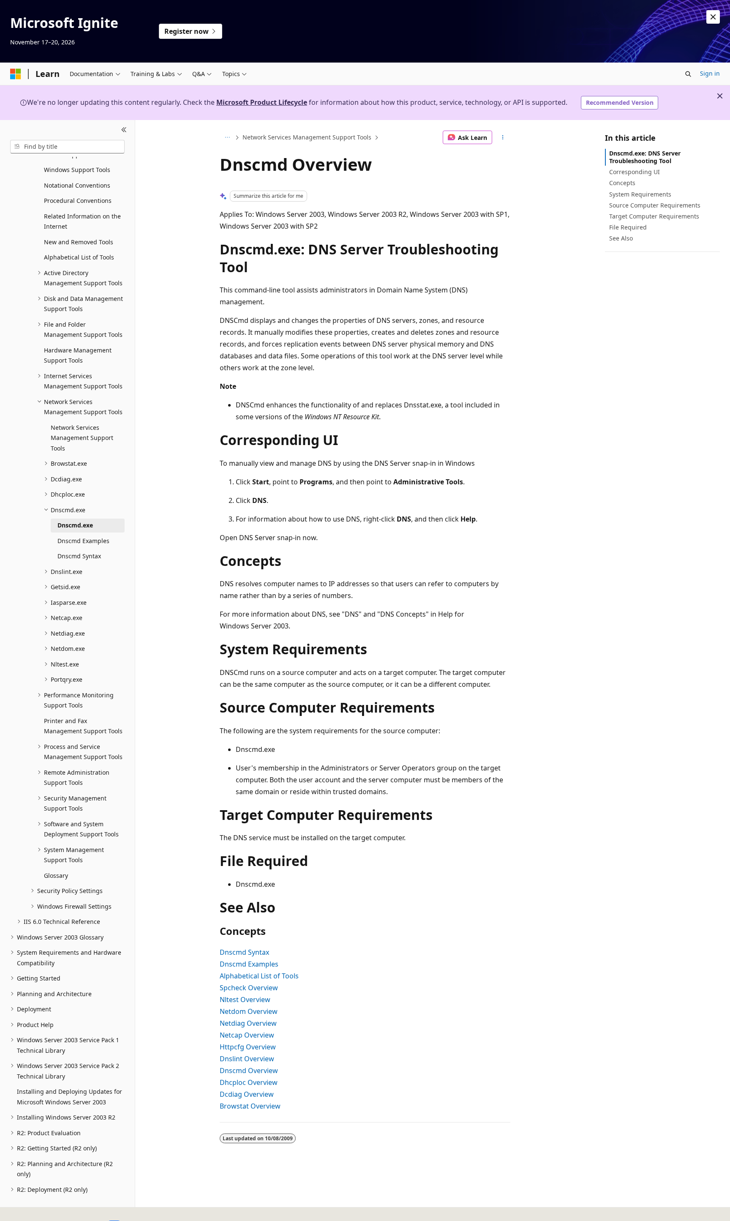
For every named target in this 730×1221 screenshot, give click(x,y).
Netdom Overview (249, 1011)
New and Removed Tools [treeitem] (78, 242)
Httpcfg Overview (248, 1047)
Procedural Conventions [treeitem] (78, 201)
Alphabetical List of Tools (259, 976)
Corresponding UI (634, 172)
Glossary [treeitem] (56, 875)
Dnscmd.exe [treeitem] (75, 525)
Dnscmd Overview (249, 1070)
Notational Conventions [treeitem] (77, 185)
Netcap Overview (247, 1035)
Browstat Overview (250, 1106)
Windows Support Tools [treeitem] (77, 170)
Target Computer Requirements (654, 216)
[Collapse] (124, 130)
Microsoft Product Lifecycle (261, 102)
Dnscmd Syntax (244, 952)
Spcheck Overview (249, 987)
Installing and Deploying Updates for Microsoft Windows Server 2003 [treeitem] (69, 1096)
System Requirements (640, 194)
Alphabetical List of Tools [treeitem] (79, 257)
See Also (621, 238)
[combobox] (67, 146)
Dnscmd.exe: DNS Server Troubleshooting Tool (645, 157)
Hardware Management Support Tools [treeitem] (78, 355)
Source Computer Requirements (654, 205)
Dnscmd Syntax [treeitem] (79, 556)
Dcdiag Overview (247, 1094)
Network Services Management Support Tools (306, 137)
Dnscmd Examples (249, 964)
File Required (628, 227)
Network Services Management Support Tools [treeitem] (82, 437)
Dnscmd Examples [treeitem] (83, 541)
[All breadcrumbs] (227, 137)
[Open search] (688, 74)
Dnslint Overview (247, 1058)
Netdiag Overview (248, 1023)
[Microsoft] (15, 73)
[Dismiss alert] (713, 17)
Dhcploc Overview (249, 1082)
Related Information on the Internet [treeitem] (82, 221)
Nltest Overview (245, 999)
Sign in (710, 73)
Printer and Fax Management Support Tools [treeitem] (83, 726)
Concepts (622, 183)
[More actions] (503, 137)
